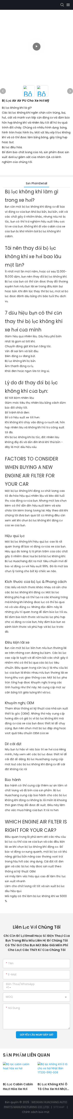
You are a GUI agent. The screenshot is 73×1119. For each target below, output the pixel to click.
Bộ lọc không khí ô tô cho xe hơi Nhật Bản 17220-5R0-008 (53, 1086)
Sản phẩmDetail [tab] (36, 183)
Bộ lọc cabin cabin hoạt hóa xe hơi (18, 1086)
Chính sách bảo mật (36, 1112)
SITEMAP (59, 1107)
